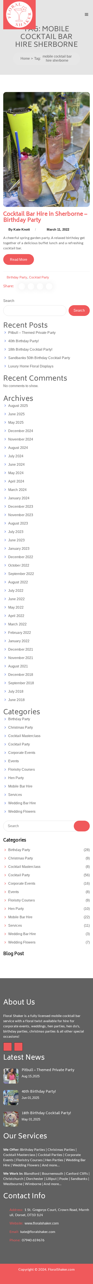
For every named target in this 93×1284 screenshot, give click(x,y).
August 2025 (18, 406)
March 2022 (17, 624)
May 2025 (16, 422)
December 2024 (20, 431)
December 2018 (20, 674)
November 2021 (20, 658)
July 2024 (15, 456)
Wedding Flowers (22, 811)
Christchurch (13, 1179)
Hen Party (16, 778)
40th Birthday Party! (23, 341)
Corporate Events (21, 752)
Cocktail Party (39, 277)
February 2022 (19, 632)
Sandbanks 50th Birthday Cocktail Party (39, 358)
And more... (51, 1165)
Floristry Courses (21, 769)
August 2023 (18, 523)
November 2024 (20, 439)
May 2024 (16, 473)
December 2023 (20, 506)
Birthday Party (17, 277)
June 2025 (16, 414)
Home (25, 58)
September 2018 (21, 683)
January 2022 (18, 641)
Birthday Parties (32, 1149)
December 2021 (20, 649)
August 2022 (18, 582)
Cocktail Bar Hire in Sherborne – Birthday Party (45, 217)
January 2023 (18, 548)
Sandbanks (79, 1179)
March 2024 (17, 490)
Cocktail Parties (50, 1155)
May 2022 (16, 607)
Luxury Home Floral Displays (30, 366)
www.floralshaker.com (34, 1223)
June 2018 (16, 700)
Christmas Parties (61, 1149)
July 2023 (15, 532)
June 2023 (16, 540)
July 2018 (15, 691)
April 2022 (16, 616)
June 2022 (16, 599)
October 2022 (18, 565)
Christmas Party (20, 727)
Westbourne (12, 1184)
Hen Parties (54, 1160)
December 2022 (20, 557)
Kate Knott (21, 229)
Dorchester (34, 1179)
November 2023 (20, 515)
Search (8, 301)
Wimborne (33, 1184)
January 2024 (18, 498)
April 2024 (16, 481)
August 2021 (18, 666)
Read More (18, 259)
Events (13, 761)
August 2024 (18, 448)
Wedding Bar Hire (22, 803)
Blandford (31, 1173)
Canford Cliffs (77, 1173)
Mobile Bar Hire (20, 786)
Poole (63, 1179)
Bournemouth (52, 1173)
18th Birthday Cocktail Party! (30, 349)
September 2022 (21, 574)
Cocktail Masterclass (24, 736)
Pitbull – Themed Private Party (32, 332)
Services (15, 795)
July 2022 (15, 590)
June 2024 (16, 464)
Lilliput (51, 1179)
